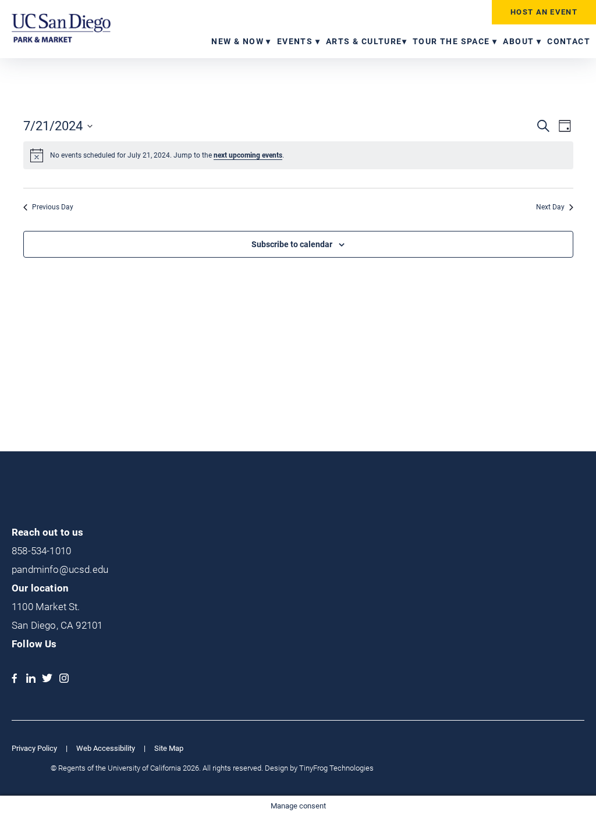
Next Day (550, 207)
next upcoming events (248, 155)
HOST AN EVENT (543, 12)
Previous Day (52, 207)
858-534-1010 (41, 551)
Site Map (168, 748)
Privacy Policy (34, 748)
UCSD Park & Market (61, 27)
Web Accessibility (105, 748)
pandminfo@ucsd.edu (60, 569)
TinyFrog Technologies (336, 768)
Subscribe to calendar (291, 244)
